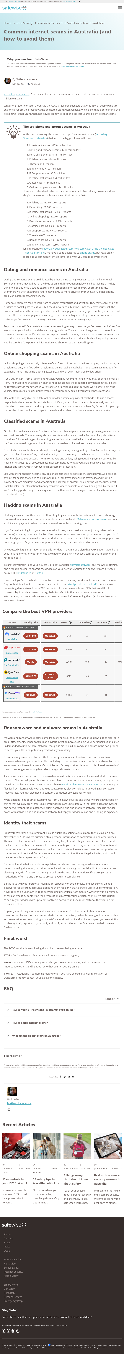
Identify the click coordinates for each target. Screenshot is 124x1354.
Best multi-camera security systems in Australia (107, 1179)
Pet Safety (9, 1292)
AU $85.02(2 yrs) (50, 676)
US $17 (30, 661)
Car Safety (9, 1288)
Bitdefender (24, 573)
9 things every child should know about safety (76, 1179)
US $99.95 (50, 649)
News (7, 1246)
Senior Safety (11, 1267)
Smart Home (11, 1284)
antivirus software (80, 564)
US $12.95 (31, 649)
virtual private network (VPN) (82, 584)
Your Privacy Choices (58, 1345)
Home (7, 23)
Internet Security (23, 23)
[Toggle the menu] (120, 7)
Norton (39, 573)
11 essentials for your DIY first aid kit (16, 1181)
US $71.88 (50, 695)
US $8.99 (30, 695)
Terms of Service (8, 1345)
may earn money (14, 1)
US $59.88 (50, 635)
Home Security (12, 1259)
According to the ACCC (16, 94)
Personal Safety (13, 1297)
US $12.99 (31, 635)
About (7, 1234)
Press (7, 1242)
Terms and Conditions (32, 1325)
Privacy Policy (49, 1325)
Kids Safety (10, 1263)
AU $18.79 (31, 676)
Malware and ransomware (92, 519)
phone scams (87, 252)
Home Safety (11, 1275)
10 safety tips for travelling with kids (46, 1181)
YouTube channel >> (70, 1)
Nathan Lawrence (26, 79)
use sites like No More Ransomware (81, 784)
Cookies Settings (61, 1325)
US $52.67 (50, 661)
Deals (7, 1250)
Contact (8, 1238)
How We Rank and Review (36, 1345)
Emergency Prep (13, 1301)
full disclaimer (38, 712)
